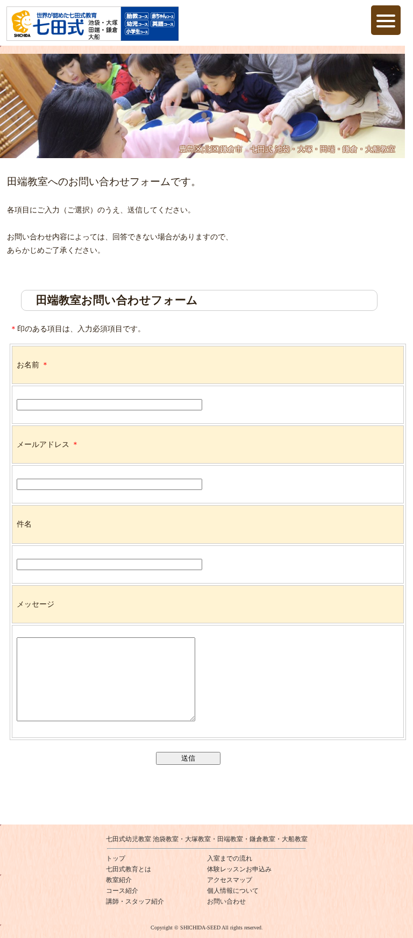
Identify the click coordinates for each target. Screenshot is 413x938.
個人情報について (233, 890)
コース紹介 (122, 890)
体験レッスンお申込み (239, 869)
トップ (115, 858)
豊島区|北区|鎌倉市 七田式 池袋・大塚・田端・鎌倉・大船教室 (287, 149)
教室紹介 (119, 880)
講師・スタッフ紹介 (135, 901)
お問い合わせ (226, 901)
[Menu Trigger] (386, 20)
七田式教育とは (128, 869)
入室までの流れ (229, 858)
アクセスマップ (229, 880)
